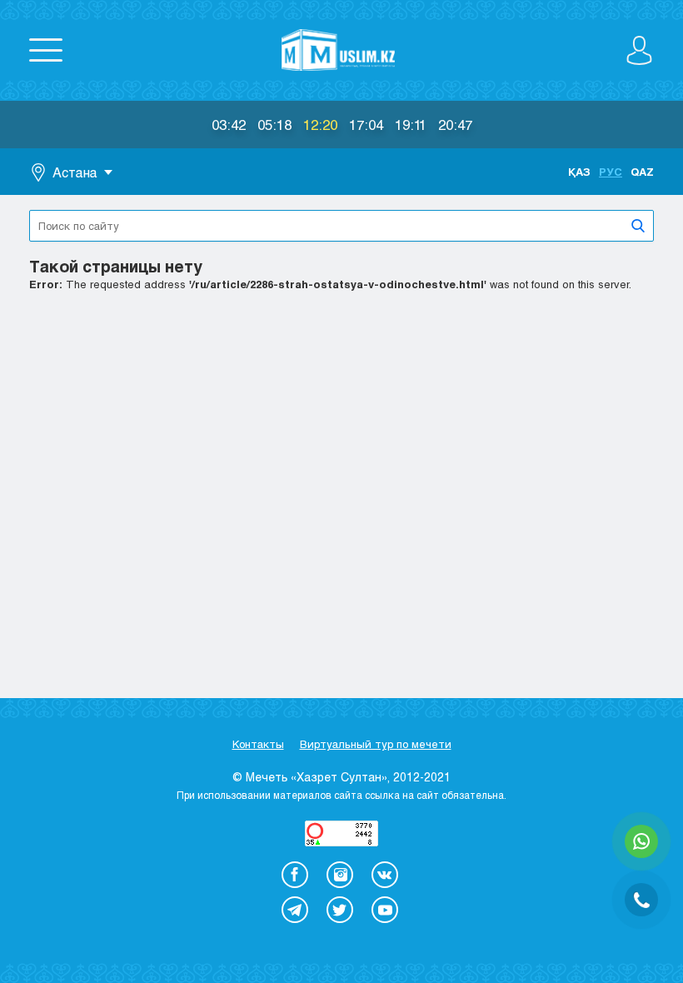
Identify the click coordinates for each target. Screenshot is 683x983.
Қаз (579, 171)
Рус (610, 171)
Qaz (642, 171)
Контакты (258, 744)
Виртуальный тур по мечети (375, 744)
